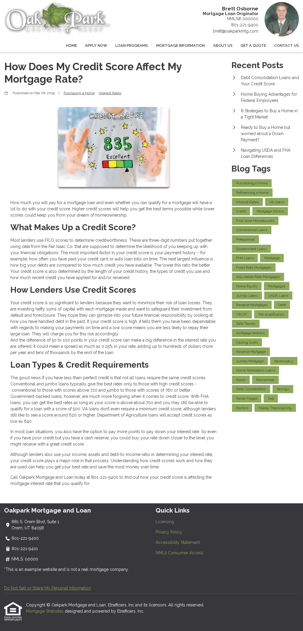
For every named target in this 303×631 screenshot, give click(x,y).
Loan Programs (131, 45)
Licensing (165, 521)
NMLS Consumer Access (179, 552)
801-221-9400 (244, 25)
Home (71, 45)
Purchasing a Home (79, 93)
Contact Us (286, 45)
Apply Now (96, 45)
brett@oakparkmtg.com (235, 31)
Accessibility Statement (178, 542)
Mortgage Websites (45, 611)
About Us (223, 45)
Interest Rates (110, 93)
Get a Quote (253, 45)
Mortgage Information (180, 45)
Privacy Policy (169, 532)
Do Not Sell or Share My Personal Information (47, 588)
